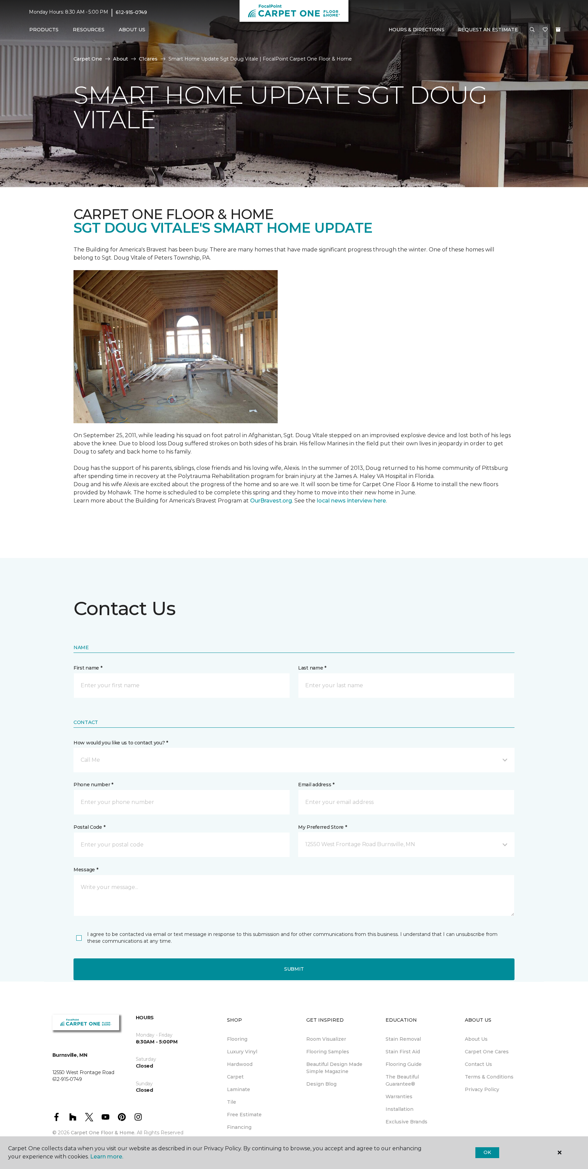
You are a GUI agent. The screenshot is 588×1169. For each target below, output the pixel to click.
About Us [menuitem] (476, 1039)
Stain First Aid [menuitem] (403, 1052)
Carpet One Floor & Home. (103, 1133)
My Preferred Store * (322, 827)
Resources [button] (88, 30)
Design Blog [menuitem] (321, 1084)
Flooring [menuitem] (237, 1039)
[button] (532, 29)
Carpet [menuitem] (235, 1077)
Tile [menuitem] (231, 1102)
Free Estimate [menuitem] (244, 1115)
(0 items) (558, 29)
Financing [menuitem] (239, 1127)
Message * (86, 869)
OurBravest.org (271, 500)
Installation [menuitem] (399, 1109)
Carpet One (88, 59)
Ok (487, 1152)
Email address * (316, 784)
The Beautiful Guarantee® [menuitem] (402, 1080)
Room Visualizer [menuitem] (326, 1039)
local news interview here (351, 500)
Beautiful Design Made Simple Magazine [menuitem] (334, 1067)
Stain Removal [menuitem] (403, 1039)
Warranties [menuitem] (399, 1096)
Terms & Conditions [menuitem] (489, 1077)
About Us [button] (132, 30)
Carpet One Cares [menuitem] (487, 1052)
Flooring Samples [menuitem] (327, 1052)
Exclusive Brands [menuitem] (406, 1122)
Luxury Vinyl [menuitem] (242, 1052)
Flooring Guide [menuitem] (404, 1064)
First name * (88, 667)
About (120, 59)
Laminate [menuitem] (238, 1089)
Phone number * (93, 784)
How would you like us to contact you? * (121, 742)
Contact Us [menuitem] (478, 1064)
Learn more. (106, 1156)
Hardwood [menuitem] (239, 1064)
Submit (294, 969)
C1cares (148, 59)
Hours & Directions (416, 30)
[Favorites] (545, 29)
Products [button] (44, 30)
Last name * (312, 667)
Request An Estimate (488, 30)
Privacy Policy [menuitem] (482, 1089)
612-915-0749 (131, 12)
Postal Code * (89, 827)
